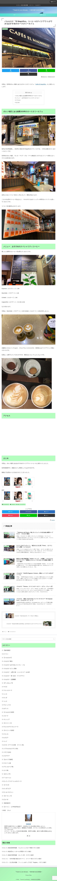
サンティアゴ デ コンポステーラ (12, 781)
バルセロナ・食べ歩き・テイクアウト (18, 504)
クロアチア (6, 756)
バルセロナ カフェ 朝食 (10, 668)
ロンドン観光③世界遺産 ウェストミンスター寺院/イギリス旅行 (21, 848)
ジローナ (5, 716)
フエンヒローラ (7, 690)
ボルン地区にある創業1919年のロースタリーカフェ (29, 95)
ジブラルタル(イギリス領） (11, 748)
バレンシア (6, 719)
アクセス (18, 100)
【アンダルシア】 (8, 683)
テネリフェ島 (7, 763)
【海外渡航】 (7, 650)
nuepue (28, 824)
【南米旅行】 (7, 803)
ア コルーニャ (7, 777)
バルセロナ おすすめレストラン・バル (14, 665)
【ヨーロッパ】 (7, 796)
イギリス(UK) (7, 752)
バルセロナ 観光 (7, 661)
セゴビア (5, 737)
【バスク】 (6, 785)
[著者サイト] (27, 836)
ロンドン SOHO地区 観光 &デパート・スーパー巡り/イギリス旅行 (22, 858)
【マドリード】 (7, 723)
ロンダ (5, 697)
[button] (54, 639)
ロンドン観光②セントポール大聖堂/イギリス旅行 (17, 851)
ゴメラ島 (5, 770)
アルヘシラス (7, 705)
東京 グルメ (7, 810)
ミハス (5, 694)
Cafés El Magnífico (40, 84)
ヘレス (5, 701)
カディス (5, 708)
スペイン (5, 654)
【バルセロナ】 (6, 504)
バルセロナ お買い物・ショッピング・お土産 (16, 672)
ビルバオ (5, 799)
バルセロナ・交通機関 (9, 679)
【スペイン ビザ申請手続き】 (12, 806)
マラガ (5, 686)
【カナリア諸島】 (8, 759)
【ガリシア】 (7, 774)
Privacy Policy (29, 875)
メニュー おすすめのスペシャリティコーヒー (27, 98)
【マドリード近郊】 (9, 730)
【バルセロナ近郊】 (9, 712)
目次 (26, 92)
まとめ (17, 102)
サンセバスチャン (8, 792)
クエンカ (5, 734)
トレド (5, 741)
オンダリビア (7, 788)
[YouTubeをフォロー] (29, 836)
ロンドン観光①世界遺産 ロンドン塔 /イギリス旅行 (18, 855)
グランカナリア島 (8, 766)
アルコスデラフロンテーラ (10, 726)
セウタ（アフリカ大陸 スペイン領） (14, 745)
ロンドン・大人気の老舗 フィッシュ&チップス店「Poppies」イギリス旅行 (24, 862)
